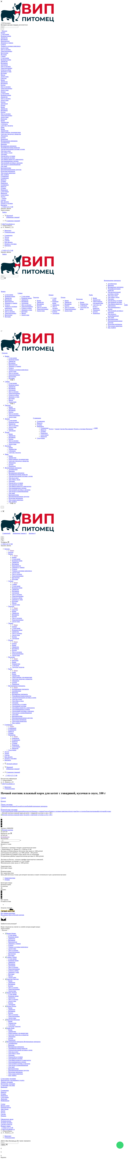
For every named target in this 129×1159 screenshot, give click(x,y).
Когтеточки (101, 811)
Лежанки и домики (37, 811)
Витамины (19, 811)
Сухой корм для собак (8, 1085)
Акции (3, 1111)
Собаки (14, 584)
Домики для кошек (7, 1082)
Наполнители (27, 811)
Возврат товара (6, 1126)
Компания (4, 1087)
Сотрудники (5, 1097)
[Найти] (2, 29)
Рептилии (15, 660)
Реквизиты (15, 738)
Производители (6, 1107)
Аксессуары (72, 811)
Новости (3, 1092)
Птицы (14, 643)
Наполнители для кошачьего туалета (12, 1080)
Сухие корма (5, 811)
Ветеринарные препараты (20, 689)
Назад (12, 550)
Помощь (3, 1116)
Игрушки (108, 811)
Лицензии (4, 1099)
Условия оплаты (6, 1121)
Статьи (3, 1104)
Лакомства (12, 811)
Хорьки (14, 626)
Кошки (14, 557)
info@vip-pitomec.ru (8, 224)
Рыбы (14, 672)
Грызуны (15, 609)
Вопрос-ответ (5, 1105)
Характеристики (10, 878)
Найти (3, 1144)
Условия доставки (6, 1122)
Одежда (46, 811)
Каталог (11, 552)
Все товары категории (8, 913)
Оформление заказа (7, 1119)
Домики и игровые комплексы (59, 811)
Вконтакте (8, 230)
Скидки (3, 1114)
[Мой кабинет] (1, 509)
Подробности (5, 837)
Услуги (3, 1112)
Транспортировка (91, 811)
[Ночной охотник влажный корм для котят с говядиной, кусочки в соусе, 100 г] (27, 815)
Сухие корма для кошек (8, 1078)
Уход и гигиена (81, 811)
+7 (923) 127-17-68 (7, 207)
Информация (5, 1100)
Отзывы (7, 879)
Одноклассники (10, 232)
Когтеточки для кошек (8, 1084)
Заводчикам (4, 1109)
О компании (12, 728)
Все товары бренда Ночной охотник (12, 915)
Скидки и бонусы (6, 1124)
